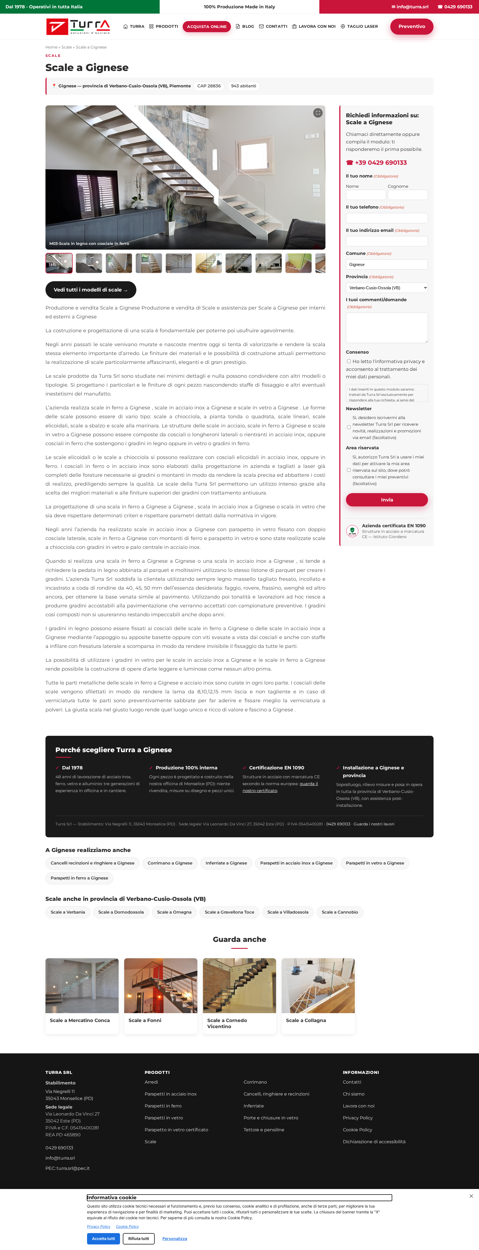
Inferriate (254, 1106)
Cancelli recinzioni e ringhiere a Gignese (92, 863)
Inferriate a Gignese (226, 863)
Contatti (352, 1082)
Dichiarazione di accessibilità (374, 1141)
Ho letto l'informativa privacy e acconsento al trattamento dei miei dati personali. (385, 369)
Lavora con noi (358, 1106)
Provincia (369, 276)
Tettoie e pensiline (264, 1129)
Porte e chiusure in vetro (271, 1117)
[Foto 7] (238, 263)
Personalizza (174, 1238)
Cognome (398, 186)
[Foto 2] (89, 263)
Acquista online (206, 26)
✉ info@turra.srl (410, 6)
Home (51, 47)
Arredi (151, 1082)
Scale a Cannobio (340, 912)
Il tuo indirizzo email (382, 230)
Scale (67, 47)
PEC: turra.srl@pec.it (67, 1168)
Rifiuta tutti (138, 1238)
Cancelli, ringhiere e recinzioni (276, 1094)
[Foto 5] (178, 263)
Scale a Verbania (68, 912)
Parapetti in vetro (164, 1117)
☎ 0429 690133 (454, 6)
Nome (352, 186)
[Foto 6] (208, 263)
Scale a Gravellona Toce (229, 912)
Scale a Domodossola (121, 912)
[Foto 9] (298, 263)
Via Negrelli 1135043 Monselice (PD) (69, 1095)
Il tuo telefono (375, 207)
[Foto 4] (148, 263)
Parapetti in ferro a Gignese (79, 878)
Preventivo (412, 26)
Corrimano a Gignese (170, 863)
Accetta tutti (103, 1238)
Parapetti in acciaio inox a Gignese (296, 863)
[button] (185, 177)
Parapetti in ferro (163, 1106)
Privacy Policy (358, 1117)
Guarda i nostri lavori (374, 823)
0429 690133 (338, 823)
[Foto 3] (119, 263)
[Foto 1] (59, 263)
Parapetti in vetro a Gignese (375, 863)
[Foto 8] (268, 263)
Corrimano (255, 1082)
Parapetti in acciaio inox (171, 1094)
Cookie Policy (357, 1129)
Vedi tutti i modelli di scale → (91, 290)
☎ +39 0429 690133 (376, 162)
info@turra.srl (60, 1158)
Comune (368, 253)
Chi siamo (354, 1094)
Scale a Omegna (174, 912)
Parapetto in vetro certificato (176, 1129)
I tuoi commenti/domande (376, 303)
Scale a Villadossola (288, 912)
